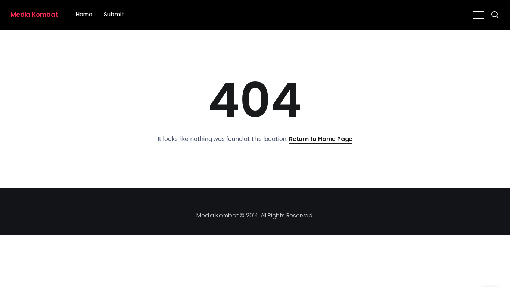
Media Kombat (34, 14)
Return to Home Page (320, 139)
